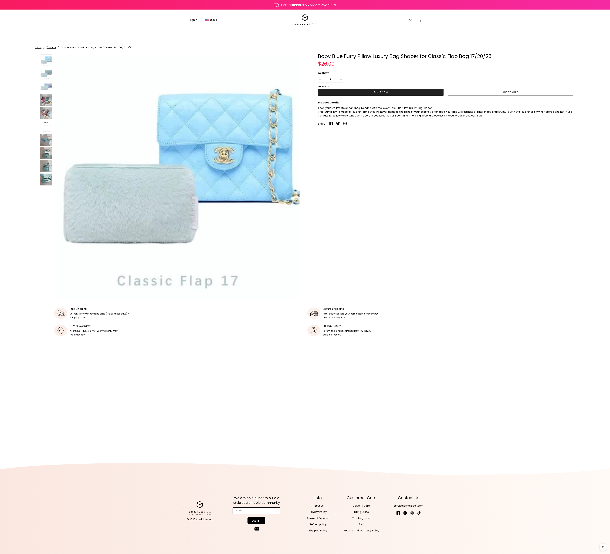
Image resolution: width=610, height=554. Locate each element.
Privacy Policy (318, 512)
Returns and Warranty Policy (361, 530)
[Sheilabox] (305, 20)
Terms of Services (318, 518)
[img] (410, 20)
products (51, 47)
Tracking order (361, 518)
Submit (256, 521)
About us (318, 506)
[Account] (419, 20)
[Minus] (320, 79)
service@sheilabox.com (408, 506)
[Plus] (341, 79)
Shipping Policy (318, 530)
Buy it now (381, 92)
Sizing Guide (361, 512)
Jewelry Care (361, 506)
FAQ (361, 524)
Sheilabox (323, 86)
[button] (194, 20)
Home (38, 47)
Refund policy (318, 524)
